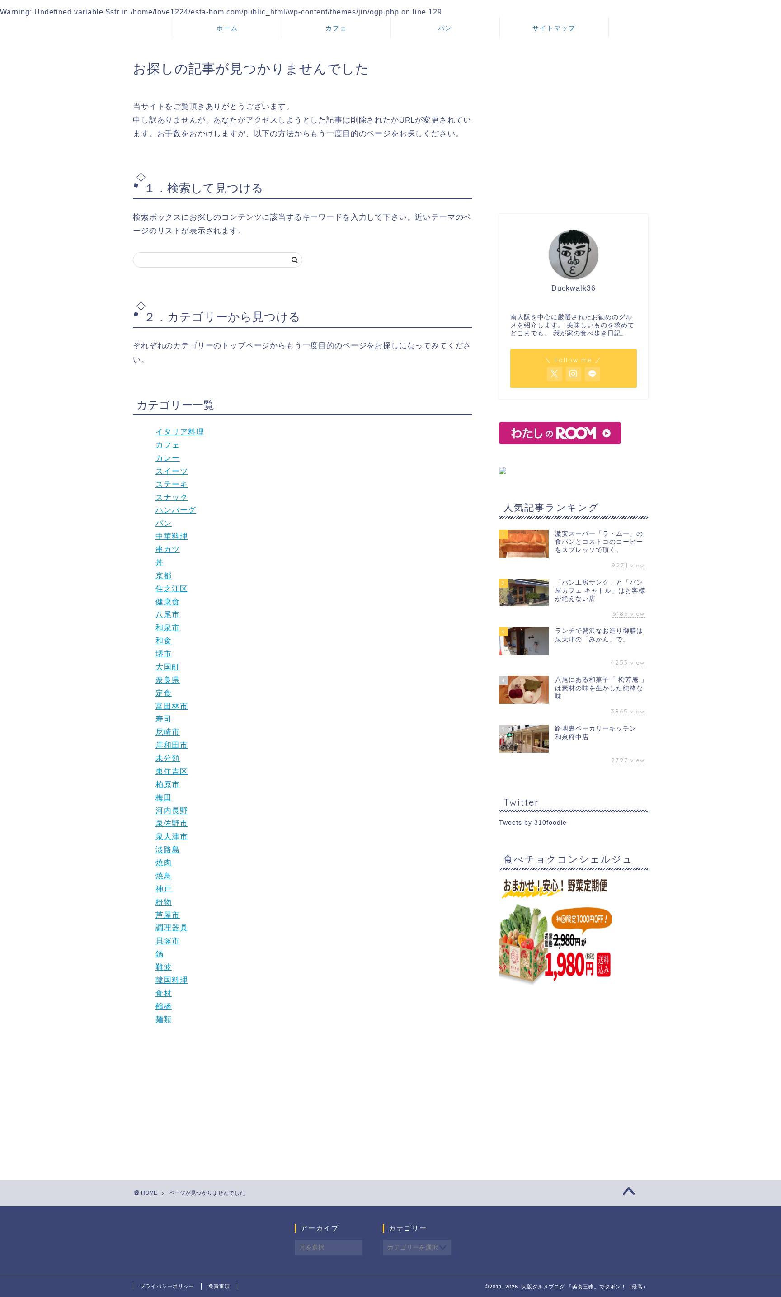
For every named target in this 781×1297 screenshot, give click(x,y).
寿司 (163, 719)
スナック (171, 497)
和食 (163, 641)
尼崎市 (167, 732)
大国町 (167, 667)
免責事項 (219, 1286)
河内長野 (171, 810)
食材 (163, 993)
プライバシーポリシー (167, 1286)
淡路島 (167, 849)
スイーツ (171, 471)
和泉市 (167, 627)
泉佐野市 (171, 823)
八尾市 (167, 614)
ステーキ (171, 484)
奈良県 (167, 680)
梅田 (163, 797)
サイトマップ (554, 28)
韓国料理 (171, 980)
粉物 (163, 902)
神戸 (163, 889)
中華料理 (171, 536)
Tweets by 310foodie (533, 822)
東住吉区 (171, 771)
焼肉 (163, 862)
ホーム (227, 28)
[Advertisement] (573, 127)
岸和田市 (171, 745)
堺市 (163, 654)
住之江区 (171, 589)
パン (445, 28)
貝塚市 (167, 941)
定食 (163, 693)
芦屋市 (167, 915)
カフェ (336, 28)
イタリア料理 (179, 432)
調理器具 (171, 928)
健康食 (167, 602)
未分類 (167, 758)
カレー (167, 458)
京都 (163, 575)
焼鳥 (163, 876)
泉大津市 (171, 836)
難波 (163, 967)
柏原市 (167, 784)
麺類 (163, 1019)
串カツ (167, 549)
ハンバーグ (175, 510)
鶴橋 (163, 1006)
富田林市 (171, 706)
